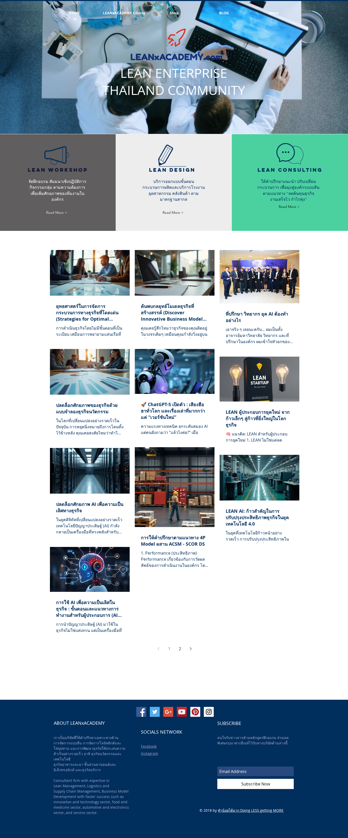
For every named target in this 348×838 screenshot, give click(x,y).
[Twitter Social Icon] (155, 712)
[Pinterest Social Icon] (195, 712)
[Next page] (190, 648)
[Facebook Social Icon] (141, 712)
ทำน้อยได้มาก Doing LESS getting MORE (251, 810)
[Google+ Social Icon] (168, 712)
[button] (224, 13)
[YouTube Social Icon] (182, 712)
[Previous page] (158, 648)
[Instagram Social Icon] (209, 712)
